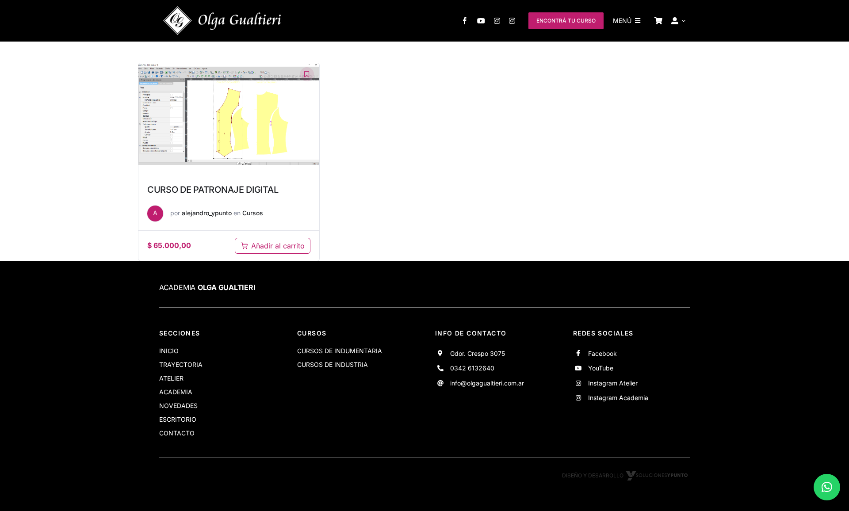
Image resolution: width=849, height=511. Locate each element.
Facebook (602, 353)
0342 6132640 (472, 368)
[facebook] (464, 20)
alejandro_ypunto (207, 213)
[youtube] (481, 20)
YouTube (600, 368)
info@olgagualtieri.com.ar (487, 383)
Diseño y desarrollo (592, 475)
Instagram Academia (618, 397)
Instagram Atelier (613, 383)
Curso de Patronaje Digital (212, 189)
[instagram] (497, 20)
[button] (827, 487)
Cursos (252, 213)
